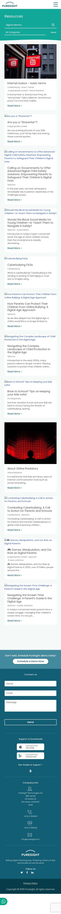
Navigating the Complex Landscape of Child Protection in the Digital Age (28, 349)
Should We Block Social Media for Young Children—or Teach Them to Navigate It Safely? (30, 223)
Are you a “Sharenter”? (22, 122)
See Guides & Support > (30, 764)
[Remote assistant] (30, 770)
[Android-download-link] (30, 755)
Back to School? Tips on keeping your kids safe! (28, 392)
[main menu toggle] (56, 4)
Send (30, 722)
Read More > (14, 105)
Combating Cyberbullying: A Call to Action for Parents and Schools (29, 509)
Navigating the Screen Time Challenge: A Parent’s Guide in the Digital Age (29, 598)
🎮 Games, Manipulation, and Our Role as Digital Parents (29, 551)
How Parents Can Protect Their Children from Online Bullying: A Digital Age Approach (27, 307)
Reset (54, 32)
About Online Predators (22, 468)
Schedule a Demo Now (30, 661)
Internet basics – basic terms (26, 83)
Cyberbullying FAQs (20, 265)
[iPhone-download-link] (30, 746)
